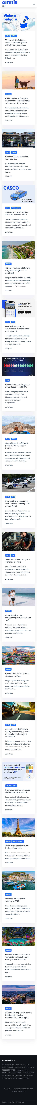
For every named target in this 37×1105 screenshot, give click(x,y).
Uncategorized (11, 785)
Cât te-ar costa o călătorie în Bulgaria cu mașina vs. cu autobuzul (17, 270)
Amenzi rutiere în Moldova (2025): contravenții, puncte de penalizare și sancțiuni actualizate (17, 733)
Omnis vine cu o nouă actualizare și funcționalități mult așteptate (17, 328)
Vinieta (14, 36)
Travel (8, 94)
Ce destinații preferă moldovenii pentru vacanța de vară (18, 617)
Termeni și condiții (18, 1091)
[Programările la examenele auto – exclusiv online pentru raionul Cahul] (18, 483)
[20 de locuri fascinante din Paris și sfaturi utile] (18, 827)
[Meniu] (34, 4)
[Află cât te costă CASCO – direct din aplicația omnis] (18, 194)
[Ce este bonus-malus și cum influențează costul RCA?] (18, 366)
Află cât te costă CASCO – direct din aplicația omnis (16, 213)
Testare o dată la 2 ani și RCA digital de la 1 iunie (18, 560)
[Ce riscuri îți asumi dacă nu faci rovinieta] (18, 138)
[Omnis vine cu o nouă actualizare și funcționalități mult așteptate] (18, 308)
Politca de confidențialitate (23, 1089)
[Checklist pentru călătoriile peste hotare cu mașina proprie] (18, 425)
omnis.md (7, 1089)
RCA (7, 380)
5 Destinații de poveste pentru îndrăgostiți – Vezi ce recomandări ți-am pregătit (18, 1015)
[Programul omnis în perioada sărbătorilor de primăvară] (18, 771)
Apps (7, 208)
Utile (8, 36)
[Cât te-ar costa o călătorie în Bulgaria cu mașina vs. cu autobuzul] (18, 250)
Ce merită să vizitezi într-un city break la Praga (17, 674)
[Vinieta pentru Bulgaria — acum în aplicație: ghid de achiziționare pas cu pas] (18, 22)
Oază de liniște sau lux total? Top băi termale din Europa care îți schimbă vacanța (17, 957)
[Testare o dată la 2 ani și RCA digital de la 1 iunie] (18, 541)
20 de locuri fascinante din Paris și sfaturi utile (16, 847)
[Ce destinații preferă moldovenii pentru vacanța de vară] (18, 597)
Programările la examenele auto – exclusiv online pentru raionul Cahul (17, 503)
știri (18, 208)
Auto (8, 152)
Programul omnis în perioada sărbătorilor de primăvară (17, 791)
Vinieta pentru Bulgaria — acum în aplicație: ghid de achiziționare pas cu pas (16, 42)
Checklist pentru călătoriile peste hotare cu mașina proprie (16, 445)
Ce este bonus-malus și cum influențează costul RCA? (17, 385)
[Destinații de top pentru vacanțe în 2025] (18, 880)
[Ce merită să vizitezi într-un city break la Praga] (18, 655)
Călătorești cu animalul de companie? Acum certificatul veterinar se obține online (17, 100)
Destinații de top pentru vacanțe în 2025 (15, 900)
